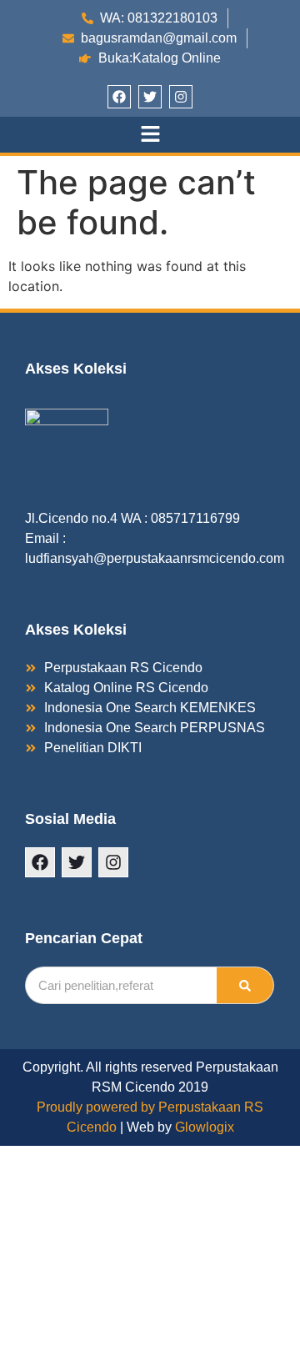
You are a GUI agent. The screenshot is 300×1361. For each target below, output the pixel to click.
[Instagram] (180, 96)
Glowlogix (204, 1127)
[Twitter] (150, 96)
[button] (150, 135)
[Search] (245, 985)
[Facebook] (119, 96)
